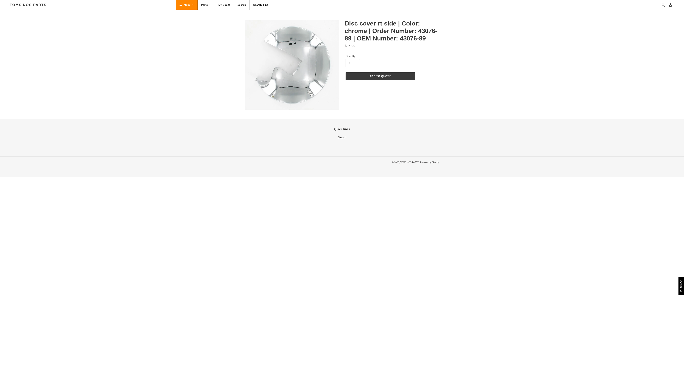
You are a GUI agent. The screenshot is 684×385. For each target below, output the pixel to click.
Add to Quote (380, 76)
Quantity (350, 56)
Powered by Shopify (429, 162)
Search (342, 137)
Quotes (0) (681, 286)
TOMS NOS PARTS (28, 5)
